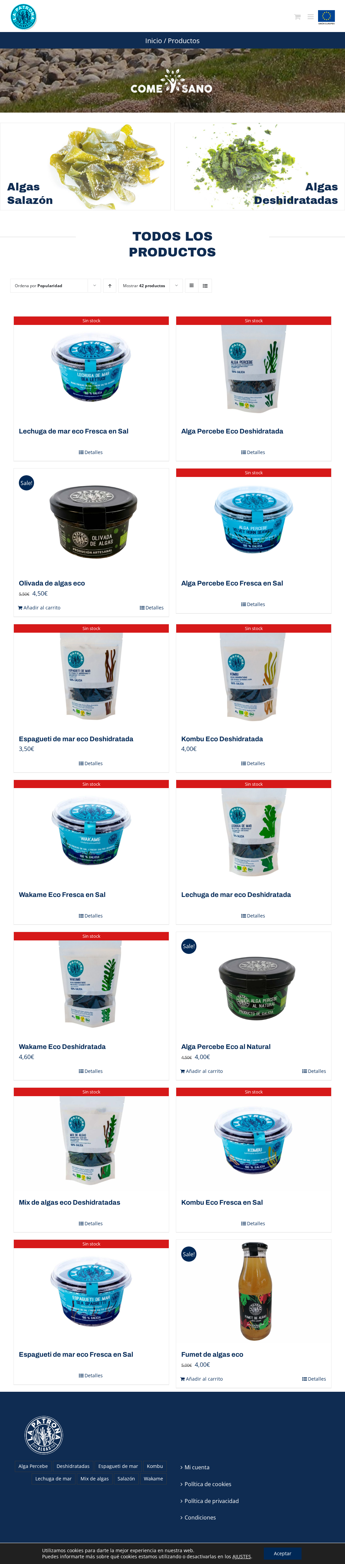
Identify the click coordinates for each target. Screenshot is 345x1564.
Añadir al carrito (42, 607)
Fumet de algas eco (212, 1354)
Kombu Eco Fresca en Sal (222, 1202)
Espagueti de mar (118, 1466)
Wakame (153, 1478)
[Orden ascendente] (109, 286)
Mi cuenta (197, 1467)
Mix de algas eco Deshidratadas (69, 1202)
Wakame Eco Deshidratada (62, 1046)
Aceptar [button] (282, 1553)
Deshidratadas (73, 1466)
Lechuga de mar (53, 1478)
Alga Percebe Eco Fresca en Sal (232, 583)
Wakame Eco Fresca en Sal (62, 894)
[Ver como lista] (205, 285)
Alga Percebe (33, 1466)
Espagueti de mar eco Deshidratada (76, 739)
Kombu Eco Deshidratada (222, 739)
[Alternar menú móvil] (311, 17)
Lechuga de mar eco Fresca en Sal (73, 431)
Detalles (94, 452)
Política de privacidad (212, 1501)
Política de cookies (208, 1484)
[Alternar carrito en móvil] (297, 17)
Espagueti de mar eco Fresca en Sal (76, 1354)
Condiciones (200, 1517)
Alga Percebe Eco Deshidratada (232, 431)
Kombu (155, 1466)
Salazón (126, 1478)
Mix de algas (95, 1478)
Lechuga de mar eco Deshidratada (236, 894)
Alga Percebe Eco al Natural (226, 1046)
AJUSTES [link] (241, 1556)
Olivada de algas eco (52, 583)
